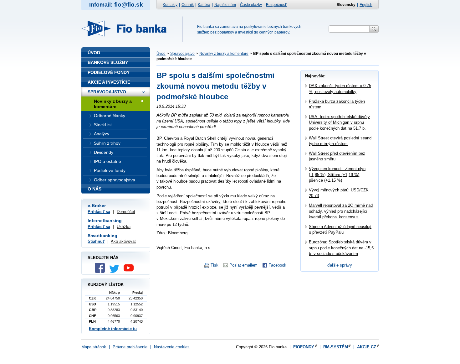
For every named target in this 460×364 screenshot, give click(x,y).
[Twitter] (115, 271)
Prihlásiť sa (99, 211)
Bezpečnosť (276, 5)
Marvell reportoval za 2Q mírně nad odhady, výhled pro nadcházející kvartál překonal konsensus (341, 211)
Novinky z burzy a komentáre (223, 53)
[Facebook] (101, 271)
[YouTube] (130, 271)
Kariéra (204, 5)
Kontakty (170, 5)
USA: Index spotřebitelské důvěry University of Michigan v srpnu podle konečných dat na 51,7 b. (339, 122)
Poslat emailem (243, 265)
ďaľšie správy (339, 265)
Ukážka (123, 226)
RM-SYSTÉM (335, 347)
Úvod (161, 53)
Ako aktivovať (123, 241)
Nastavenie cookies (172, 347)
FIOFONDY (303, 347)
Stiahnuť (96, 241)
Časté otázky (251, 5)
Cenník (187, 5)
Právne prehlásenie (130, 347)
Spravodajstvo (182, 53)
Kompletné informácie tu (113, 328)
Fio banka (127, 28)
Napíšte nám (225, 5)
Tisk (214, 265)
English (366, 5)
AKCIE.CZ (366, 347)
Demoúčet (126, 211)
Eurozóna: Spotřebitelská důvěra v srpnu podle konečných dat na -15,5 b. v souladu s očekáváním (341, 248)
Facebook (277, 265)
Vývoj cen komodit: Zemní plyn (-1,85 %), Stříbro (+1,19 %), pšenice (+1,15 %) (337, 174)
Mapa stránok (93, 347)
